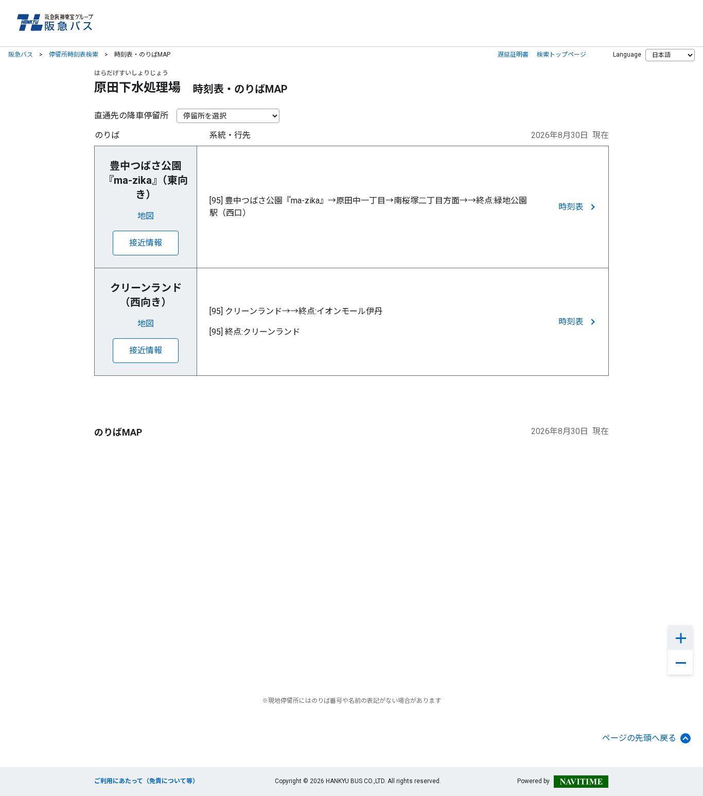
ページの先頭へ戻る (639, 738)
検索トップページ (561, 54)
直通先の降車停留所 (131, 115)
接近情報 (145, 243)
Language (627, 54)
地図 (145, 216)
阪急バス (20, 54)
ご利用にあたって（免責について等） (146, 781)
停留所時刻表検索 (73, 54)
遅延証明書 (513, 54)
